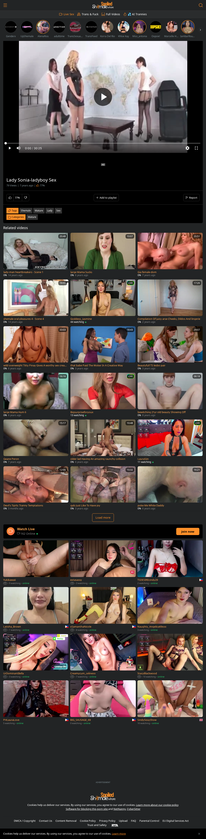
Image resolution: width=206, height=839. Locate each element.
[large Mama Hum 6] (35, 395)
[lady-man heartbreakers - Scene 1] (35, 255)
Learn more (119, 833)
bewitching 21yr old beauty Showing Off (162, 412)
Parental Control (149, 821)
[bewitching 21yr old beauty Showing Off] (170, 395)
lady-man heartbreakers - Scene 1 (23, 272)
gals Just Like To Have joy (85, 505)
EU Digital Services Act (176, 821)
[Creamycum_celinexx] (103, 656)
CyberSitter (133, 809)
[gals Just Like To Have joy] (102, 488)
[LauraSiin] (170, 442)
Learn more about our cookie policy (157, 805)
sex (58, 210)
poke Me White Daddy (151, 505)
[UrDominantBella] (36, 656)
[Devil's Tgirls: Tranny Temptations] (35, 488)
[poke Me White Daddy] (170, 488)
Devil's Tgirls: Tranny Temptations (23, 505)
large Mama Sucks (81, 272)
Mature (32, 217)
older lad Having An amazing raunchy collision (97, 459)
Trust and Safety (97, 825)
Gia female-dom (147, 272)
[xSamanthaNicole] (103, 609)
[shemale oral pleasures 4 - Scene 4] (35, 301)
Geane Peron (11, 459)
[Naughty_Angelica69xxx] (170, 609)
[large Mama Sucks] (102, 255)
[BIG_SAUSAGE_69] (103, 702)
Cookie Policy (88, 821)
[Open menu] (5, 5)
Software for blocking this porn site (87, 809)
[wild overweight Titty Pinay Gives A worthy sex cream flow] (35, 348)
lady (49, 210)
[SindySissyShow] (170, 702)
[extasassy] (103, 562)
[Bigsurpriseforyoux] (102, 395)
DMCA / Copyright (25, 821)
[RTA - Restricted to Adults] (115, 825)
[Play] (103, 97)
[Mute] (18, 148)
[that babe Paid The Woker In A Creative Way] (102, 348)
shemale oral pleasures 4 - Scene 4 (23, 319)
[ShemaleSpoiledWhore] (102, 5)
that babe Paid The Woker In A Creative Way (96, 365)
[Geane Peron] (35, 442)
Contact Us (45, 821)
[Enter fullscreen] (196, 148)
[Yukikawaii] (36, 562)
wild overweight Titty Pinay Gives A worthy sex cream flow (34, 365)
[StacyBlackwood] (170, 656)
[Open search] (200, 5)
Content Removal (66, 821)
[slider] (103, 143)
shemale (26, 210)
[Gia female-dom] (170, 255)
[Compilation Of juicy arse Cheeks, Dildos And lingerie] (170, 301)
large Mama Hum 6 (14, 412)
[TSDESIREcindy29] (170, 562)
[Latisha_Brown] (36, 609)
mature (39, 210)
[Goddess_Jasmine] (102, 301)
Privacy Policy (107, 821)
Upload (123, 821)
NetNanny (119, 809)
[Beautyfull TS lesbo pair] (170, 348)
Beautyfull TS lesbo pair (151, 365)
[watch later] (8, 237)
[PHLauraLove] (36, 702)
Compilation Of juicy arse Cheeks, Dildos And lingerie (169, 319)
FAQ (133, 821)
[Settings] (187, 148)
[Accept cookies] (199, 833)
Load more (103, 517)
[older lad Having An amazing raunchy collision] (102, 442)
